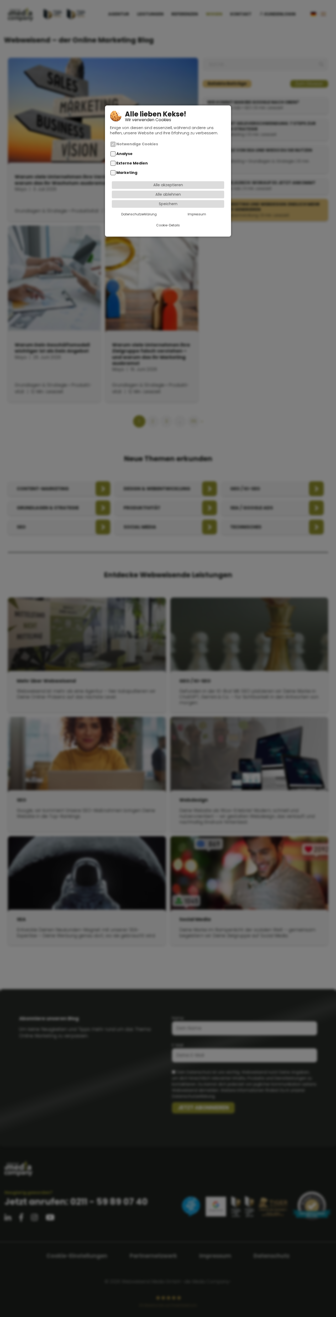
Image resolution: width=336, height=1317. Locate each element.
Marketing (126, 172)
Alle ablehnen (168, 194)
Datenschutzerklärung (139, 214)
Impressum (197, 214)
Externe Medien (132, 163)
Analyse (124, 153)
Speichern (168, 203)
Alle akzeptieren (168, 185)
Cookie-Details (168, 225)
